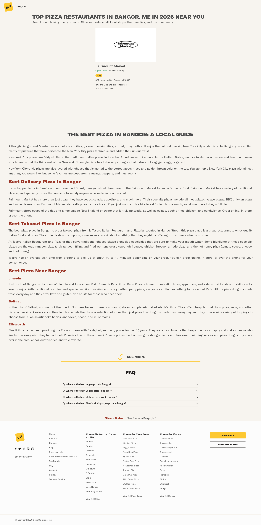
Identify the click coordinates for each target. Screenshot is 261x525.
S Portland (91, 473)
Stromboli (164, 483)
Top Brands (54, 461)
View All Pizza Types (132, 496)
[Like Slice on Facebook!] (15, 449)
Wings (163, 488)
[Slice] (8, 6)
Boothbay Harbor (94, 491)
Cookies (164, 456)
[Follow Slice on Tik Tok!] (24, 449)
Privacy (52, 474)
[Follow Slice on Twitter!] (19, 449)
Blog (51, 447)
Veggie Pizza (129, 447)
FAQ (51, 465)
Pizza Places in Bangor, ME (141, 418)
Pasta (163, 470)
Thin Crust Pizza (131, 479)
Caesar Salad (166, 438)
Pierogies (164, 474)
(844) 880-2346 (23, 456)
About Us (53, 438)
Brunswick (91, 459)
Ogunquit (90, 455)
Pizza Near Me (56, 452)
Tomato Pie (128, 470)
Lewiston (90, 450)
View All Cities (93, 499)
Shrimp (163, 479)
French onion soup (169, 461)
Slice (108, 418)
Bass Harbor (92, 487)
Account (53, 470)
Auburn (89, 441)
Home (52, 434)
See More (136, 357)
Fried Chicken (166, 465)
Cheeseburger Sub (168, 447)
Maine (119, 418)
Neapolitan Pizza (131, 465)
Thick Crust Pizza (131, 488)
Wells (88, 477)
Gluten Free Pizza (131, 461)
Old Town (90, 468)
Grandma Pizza (130, 474)
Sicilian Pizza (129, 443)
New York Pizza (130, 438)
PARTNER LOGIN (228, 444)
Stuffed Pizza (129, 483)
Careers (52, 443)
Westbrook (91, 482)
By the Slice (128, 456)
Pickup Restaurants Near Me (63, 456)
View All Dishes (167, 496)
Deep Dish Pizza (130, 452)
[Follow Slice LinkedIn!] (28, 449)
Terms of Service (57, 479)
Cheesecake (165, 443)
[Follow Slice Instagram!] (32, 449)
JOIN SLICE (227, 435)
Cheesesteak (166, 452)
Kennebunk (91, 464)
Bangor (89, 446)
